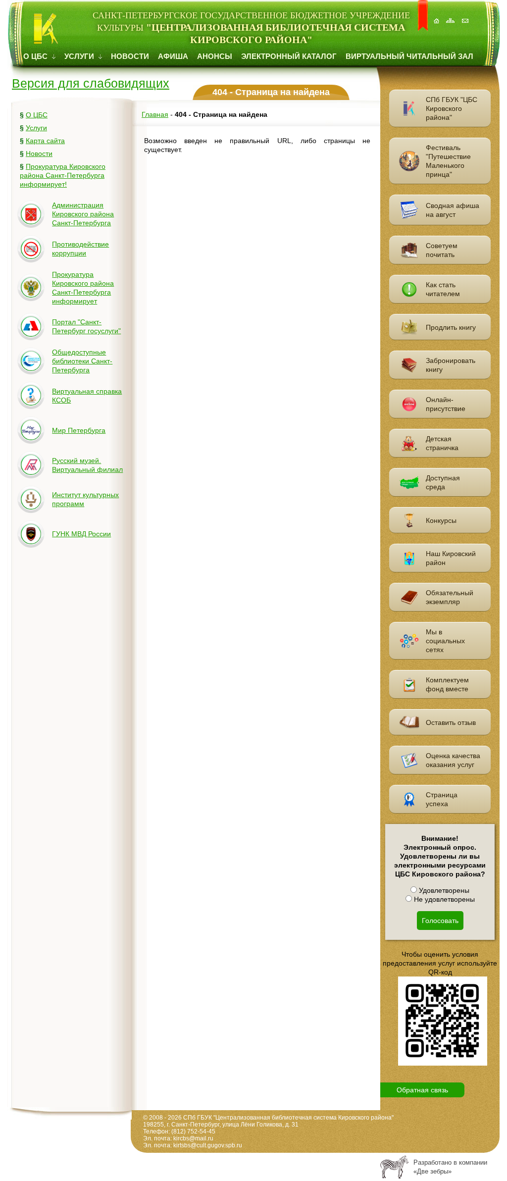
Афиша (173, 56)
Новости (130, 56)
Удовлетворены (443, 890)
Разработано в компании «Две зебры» (450, 1167)
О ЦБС (36, 56)
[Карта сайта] (451, 15)
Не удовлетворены (443, 899)
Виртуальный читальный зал (409, 56)
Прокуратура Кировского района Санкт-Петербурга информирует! (62, 175)
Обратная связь (422, 1090)
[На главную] (437, 15)
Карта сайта (45, 141)
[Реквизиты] (465, 15)
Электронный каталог (289, 56)
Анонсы (214, 56)
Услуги (80, 56)
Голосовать (440, 920)
